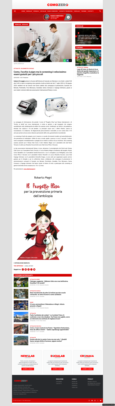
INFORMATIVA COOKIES (94, 383)
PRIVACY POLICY (92, 381)
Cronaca (36, 11)
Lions (26, 266)
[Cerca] (100, 11)
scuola (38, 290)
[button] (57, 17)
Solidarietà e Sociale (27, 68)
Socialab (43, 11)
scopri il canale (27, 369)
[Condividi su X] (70, 60)
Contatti (91, 11)
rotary (31, 266)
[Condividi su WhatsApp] (64, 60)
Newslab (29, 11)
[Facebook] (26, 269)
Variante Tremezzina (65, 11)
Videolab (77, 11)
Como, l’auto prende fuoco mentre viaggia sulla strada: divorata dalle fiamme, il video (88, 38)
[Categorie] (14, 11)
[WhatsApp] (23, 269)
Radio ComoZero (52, 11)
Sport (38, 279)
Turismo (83, 11)
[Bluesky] (34, 269)
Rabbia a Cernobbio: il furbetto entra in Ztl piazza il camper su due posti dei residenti (87, 71)
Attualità (17, 68)
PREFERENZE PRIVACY (94, 385)
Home (23, 11)
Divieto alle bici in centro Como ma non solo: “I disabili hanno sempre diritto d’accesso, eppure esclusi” (48, 340)
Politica (38, 326)
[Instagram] (28, 269)
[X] (31, 269)
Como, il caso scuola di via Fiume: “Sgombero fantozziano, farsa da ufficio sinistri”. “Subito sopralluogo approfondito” (49, 329)
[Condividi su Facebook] (67, 60)
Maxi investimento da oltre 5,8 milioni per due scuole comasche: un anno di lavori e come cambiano (48, 293)
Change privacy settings (108, 404)
